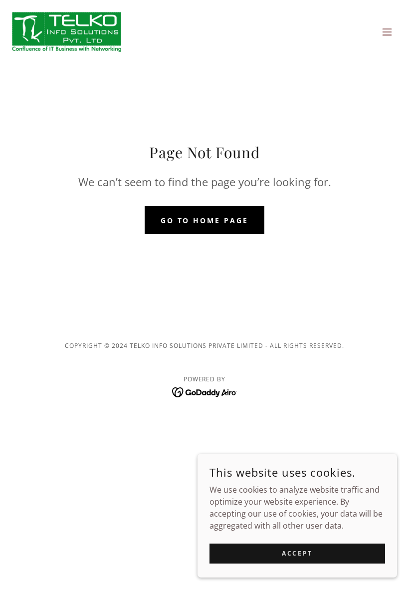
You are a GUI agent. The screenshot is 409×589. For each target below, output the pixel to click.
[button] (387, 32)
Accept (297, 553)
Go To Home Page (205, 220)
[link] (66, 32)
